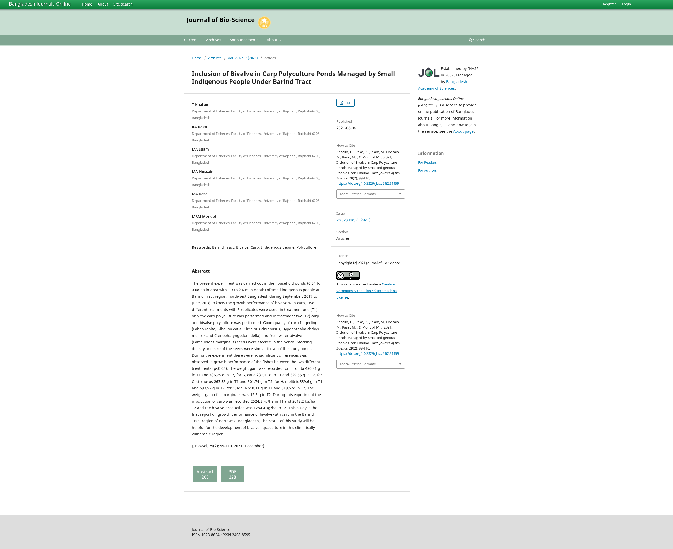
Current (191, 39)
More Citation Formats (358, 194)
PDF (347, 102)
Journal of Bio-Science (221, 19)
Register (609, 4)
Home (87, 4)
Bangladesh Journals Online (40, 4)
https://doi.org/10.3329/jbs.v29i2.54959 (367, 183)
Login (626, 4)
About (103, 4)
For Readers (427, 162)
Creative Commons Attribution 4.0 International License (366, 291)
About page (463, 131)
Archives (213, 39)
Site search (123, 4)
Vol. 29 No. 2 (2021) (243, 57)
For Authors (427, 170)
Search (478, 39)
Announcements (244, 39)
